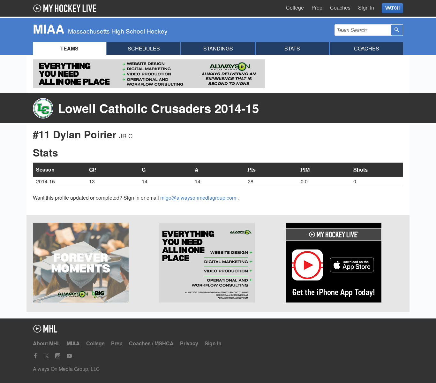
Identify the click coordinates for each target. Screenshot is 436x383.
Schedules (144, 48)
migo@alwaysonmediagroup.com (198, 197)
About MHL (46, 343)
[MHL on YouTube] (69, 356)
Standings (218, 48)
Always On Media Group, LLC (66, 368)
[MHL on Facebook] (35, 356)
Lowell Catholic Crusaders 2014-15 (158, 108)
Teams (69, 48)
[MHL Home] (45, 330)
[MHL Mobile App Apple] (344, 263)
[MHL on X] (46, 356)
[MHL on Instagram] (57, 356)
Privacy (189, 343)
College (295, 7)
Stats (292, 48)
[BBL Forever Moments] (91, 263)
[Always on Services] (218, 263)
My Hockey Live (66, 8)
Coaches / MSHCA (151, 343)
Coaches (340, 7)
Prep (317, 7)
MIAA (73, 343)
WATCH (392, 8)
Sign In (366, 7)
